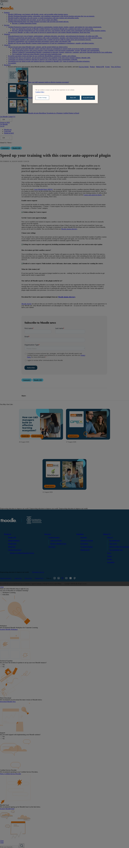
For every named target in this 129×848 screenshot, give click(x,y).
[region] (65, 94)
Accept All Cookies (88, 97)
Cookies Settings (42, 97)
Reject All (73, 97)
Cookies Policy (39, 92)
